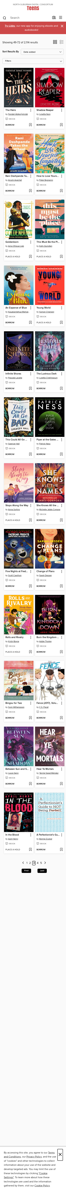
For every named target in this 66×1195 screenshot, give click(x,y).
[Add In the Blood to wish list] (30, 850)
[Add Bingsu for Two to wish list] (30, 718)
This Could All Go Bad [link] (17, 439)
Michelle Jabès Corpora (49, 509)
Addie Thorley (45, 641)
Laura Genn (13, 773)
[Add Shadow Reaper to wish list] (61, 125)
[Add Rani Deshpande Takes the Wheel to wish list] (30, 191)
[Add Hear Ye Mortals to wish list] (61, 784)
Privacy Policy (34, 1156)
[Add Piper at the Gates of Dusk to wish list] (61, 454)
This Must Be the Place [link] (48, 242)
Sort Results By (10, 51)
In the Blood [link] (12, 834)
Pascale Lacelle (15, 378)
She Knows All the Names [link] (48, 505)
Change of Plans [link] (45, 571)
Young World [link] (44, 307)
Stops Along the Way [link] (16, 505)
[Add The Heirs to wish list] (30, 125)
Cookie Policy (42, 1185)
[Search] (4, 17)
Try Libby (10, 26)
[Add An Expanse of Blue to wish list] (30, 323)
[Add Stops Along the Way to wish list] (30, 520)
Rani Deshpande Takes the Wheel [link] (17, 176)
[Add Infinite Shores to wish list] (30, 389)
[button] (55, 43)
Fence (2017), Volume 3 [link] (48, 703)
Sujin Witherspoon (16, 707)
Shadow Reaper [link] (45, 110)
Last (42, 870)
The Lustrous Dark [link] (47, 373)
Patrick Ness (44, 444)
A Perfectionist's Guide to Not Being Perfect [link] (48, 834)
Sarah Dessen (45, 575)
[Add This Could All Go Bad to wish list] (30, 454)
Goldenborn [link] (12, 242)
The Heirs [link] (10, 110)
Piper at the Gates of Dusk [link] (48, 439)
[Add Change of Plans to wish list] (61, 586)
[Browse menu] (61, 18)
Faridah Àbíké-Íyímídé (18, 114)
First (26, 870)
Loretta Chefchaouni (48, 378)
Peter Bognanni (46, 180)
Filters (8, 61)
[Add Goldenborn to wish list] (30, 257)
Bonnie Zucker (45, 839)
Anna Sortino (14, 509)
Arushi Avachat (15, 180)
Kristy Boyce (13, 641)
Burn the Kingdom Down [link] (48, 637)
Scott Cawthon (14, 575)
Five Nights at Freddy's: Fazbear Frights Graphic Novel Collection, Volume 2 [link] (17, 571)
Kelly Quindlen (45, 246)
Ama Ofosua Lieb (16, 246)
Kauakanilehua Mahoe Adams (19, 312)
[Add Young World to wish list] (61, 323)
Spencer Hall (14, 444)
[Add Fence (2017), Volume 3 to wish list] (61, 718)
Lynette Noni (44, 114)
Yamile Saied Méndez (48, 773)
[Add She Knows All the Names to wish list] (61, 520)
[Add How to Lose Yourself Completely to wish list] (61, 191)
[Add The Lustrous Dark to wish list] (61, 389)
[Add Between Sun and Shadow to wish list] (30, 784)
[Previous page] (23, 863)
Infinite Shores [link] (13, 373)
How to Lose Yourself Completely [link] (48, 176)
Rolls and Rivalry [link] (14, 637)
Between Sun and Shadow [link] (17, 769)
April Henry (13, 839)
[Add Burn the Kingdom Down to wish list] (61, 652)
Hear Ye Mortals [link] (45, 769)
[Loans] (54, 18)
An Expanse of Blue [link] (16, 307)
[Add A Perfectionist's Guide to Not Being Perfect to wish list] (61, 850)
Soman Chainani (46, 312)
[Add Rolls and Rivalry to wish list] (30, 652)
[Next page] (45, 863)
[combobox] (26, 18)
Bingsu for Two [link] (13, 703)
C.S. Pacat (44, 707)
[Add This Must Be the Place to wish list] (61, 257)
